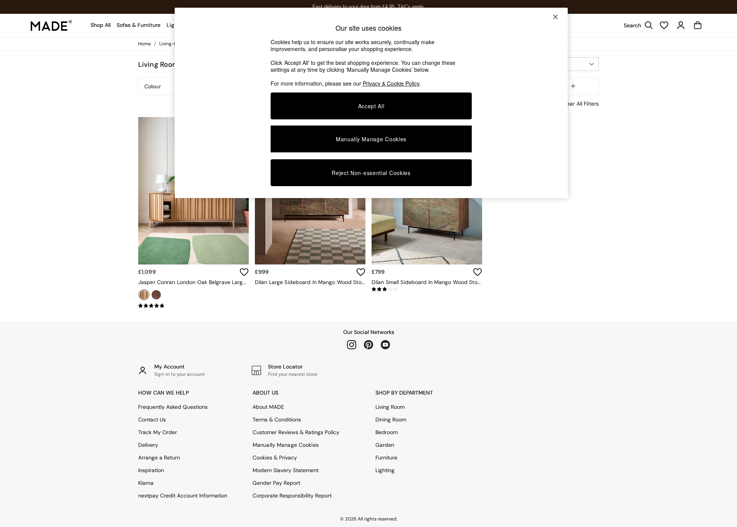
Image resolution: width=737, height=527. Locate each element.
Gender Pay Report (276, 482)
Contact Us (152, 419)
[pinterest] (368, 344)
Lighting (385, 470)
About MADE (268, 406)
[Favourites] (664, 25)
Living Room (390, 406)
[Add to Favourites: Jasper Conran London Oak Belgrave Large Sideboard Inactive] (244, 272)
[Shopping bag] (697, 25)
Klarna (146, 482)
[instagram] (351, 344)
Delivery (148, 444)
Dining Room (390, 419)
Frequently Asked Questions (173, 406)
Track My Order (157, 432)
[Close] (555, 16)
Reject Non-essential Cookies (371, 173)
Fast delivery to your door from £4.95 (368, 7)
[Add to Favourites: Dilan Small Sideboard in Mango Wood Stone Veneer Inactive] (477, 272)
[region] (371, 103)
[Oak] (144, 295)
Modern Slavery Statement (286, 470)
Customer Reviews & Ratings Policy (296, 432)
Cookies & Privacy (275, 457)
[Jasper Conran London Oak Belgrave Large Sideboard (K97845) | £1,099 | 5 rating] (193, 306)
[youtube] (385, 344)
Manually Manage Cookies (286, 444)
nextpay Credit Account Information (182, 495)
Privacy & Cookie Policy (391, 83)
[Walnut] (156, 294)
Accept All (371, 106)
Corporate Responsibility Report (292, 495)
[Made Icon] (51, 25)
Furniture (386, 457)
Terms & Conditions (277, 419)
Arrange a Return (159, 457)
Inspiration (151, 470)
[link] (636, 25)
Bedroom (386, 432)
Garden (384, 444)
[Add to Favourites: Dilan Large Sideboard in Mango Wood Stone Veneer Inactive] (360, 272)
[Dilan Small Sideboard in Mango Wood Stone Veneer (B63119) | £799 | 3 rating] (427, 289)
